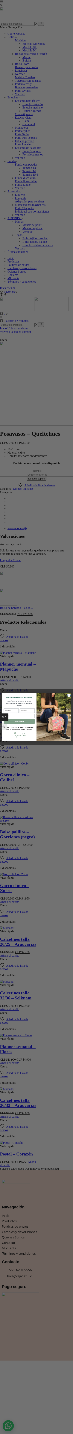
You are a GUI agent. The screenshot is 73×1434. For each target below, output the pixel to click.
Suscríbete (19, 721)
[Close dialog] (69, 695)
